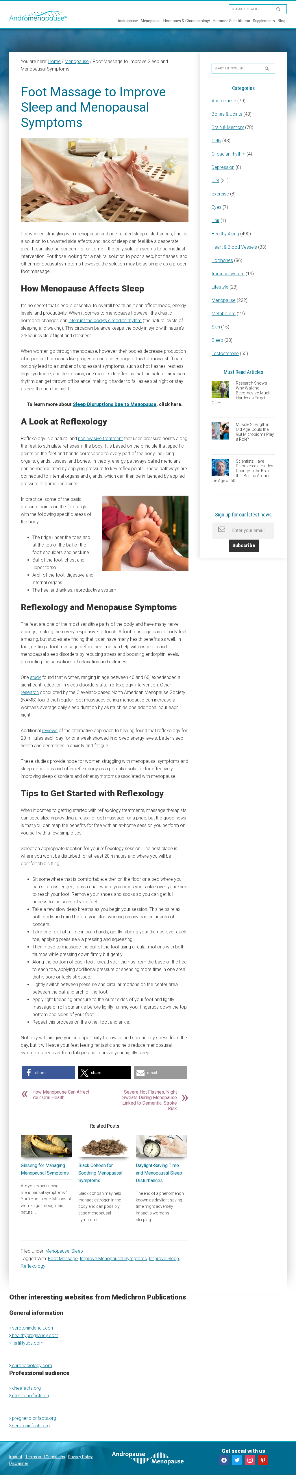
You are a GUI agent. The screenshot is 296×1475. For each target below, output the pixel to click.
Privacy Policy (80, 1456)
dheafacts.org (26, 1388)
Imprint (15, 1456)
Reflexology (33, 1266)
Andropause (224, 101)
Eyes (216, 207)
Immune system (228, 273)
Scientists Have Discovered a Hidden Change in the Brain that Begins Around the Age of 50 (242, 471)
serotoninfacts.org (30, 1425)
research (30, 692)
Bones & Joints (227, 114)
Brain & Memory (228, 127)
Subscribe (243, 545)
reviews (50, 730)
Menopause (57, 1251)
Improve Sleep (164, 1258)
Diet (215, 180)
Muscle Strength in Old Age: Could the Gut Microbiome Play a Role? (255, 431)
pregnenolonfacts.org (33, 1418)
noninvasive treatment (100, 438)
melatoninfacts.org (31, 1395)
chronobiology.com (31, 1365)
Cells (216, 140)
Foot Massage (63, 1258)
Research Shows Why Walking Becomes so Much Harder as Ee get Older (241, 393)
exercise (220, 194)
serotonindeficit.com (33, 1328)
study (35, 677)
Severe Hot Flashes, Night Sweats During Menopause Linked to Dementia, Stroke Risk (149, 1100)
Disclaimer (18, 1463)
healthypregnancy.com (34, 1335)
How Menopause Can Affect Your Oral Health (60, 1094)
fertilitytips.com (27, 1343)
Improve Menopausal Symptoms (113, 1258)
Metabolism (224, 313)
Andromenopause (38, 16)
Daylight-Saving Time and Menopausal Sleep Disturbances (159, 1173)
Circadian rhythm (228, 154)
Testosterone (225, 353)
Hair (215, 220)
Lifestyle (220, 287)
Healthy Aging (225, 234)
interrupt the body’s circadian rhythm (105, 320)
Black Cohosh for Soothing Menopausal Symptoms (100, 1173)
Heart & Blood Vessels (234, 247)
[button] (48, 1072)
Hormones (222, 260)
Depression (223, 167)
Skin (216, 327)
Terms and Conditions (45, 1456)
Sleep (77, 1251)
